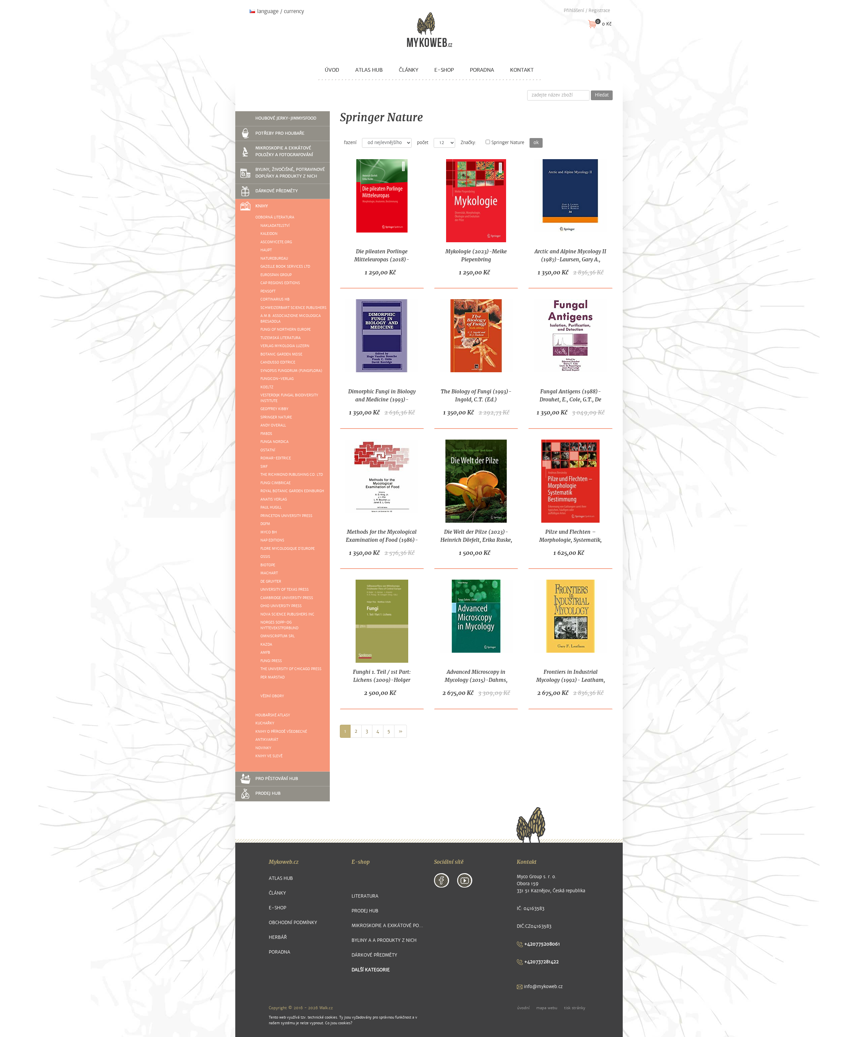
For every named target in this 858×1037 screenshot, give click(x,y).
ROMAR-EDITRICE (275, 458)
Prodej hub (268, 793)
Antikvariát (266, 739)
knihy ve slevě (269, 756)
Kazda (266, 644)
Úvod (332, 70)
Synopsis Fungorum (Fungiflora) (291, 371)
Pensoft (267, 291)
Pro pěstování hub (276, 778)
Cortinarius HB (275, 299)
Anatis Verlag (273, 499)
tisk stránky (574, 1008)
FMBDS (266, 434)
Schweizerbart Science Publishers (293, 308)
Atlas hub (369, 70)
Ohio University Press (281, 606)
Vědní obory (272, 696)
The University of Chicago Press (290, 669)
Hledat (602, 95)
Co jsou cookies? (338, 1023)
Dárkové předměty (276, 191)
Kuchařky (264, 723)
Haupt (266, 250)
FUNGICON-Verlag (277, 379)
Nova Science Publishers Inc (287, 614)
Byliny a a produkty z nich (384, 940)
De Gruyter (270, 581)
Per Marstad (272, 677)
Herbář (278, 937)
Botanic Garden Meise (281, 354)
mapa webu (546, 1008)
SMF (263, 466)
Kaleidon (269, 234)
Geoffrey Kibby (274, 409)
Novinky (263, 748)
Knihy (261, 206)
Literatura (365, 896)
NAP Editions (272, 540)
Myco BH (268, 532)
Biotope (267, 565)
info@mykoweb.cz (543, 986)
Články (408, 70)
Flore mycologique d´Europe (287, 548)
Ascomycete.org (276, 242)
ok (536, 142)
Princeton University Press (286, 516)
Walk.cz (326, 1008)
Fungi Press (271, 661)
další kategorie (371, 970)
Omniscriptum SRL (277, 636)
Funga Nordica (274, 442)
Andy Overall (273, 425)
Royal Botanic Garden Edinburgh (292, 491)
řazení (350, 142)
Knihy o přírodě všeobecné (281, 731)
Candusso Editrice (277, 362)
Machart (269, 573)
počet (422, 142)
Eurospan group (276, 275)
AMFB (265, 652)
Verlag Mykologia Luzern (284, 346)
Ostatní (267, 450)
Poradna (482, 70)
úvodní (523, 1008)
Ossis (265, 557)
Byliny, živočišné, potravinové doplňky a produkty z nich (290, 173)
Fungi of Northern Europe (285, 329)
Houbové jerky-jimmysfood (285, 118)
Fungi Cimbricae (275, 483)
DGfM (265, 524)
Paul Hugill (271, 507)
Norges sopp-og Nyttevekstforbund (279, 625)
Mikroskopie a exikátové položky (388, 925)
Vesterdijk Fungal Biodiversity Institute (289, 398)
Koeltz (266, 387)
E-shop (444, 70)
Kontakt (522, 70)
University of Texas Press (284, 589)
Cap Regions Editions (280, 283)
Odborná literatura (274, 217)
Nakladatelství (275, 225)
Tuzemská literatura (280, 338)
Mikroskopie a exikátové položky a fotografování (284, 151)
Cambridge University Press (286, 598)
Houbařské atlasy (272, 715)
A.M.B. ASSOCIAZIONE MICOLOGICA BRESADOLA (290, 319)
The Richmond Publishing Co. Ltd (291, 474)
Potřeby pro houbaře (279, 133)
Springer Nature (276, 417)
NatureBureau (274, 258)
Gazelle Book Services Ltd (285, 266)
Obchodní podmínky (293, 922)
